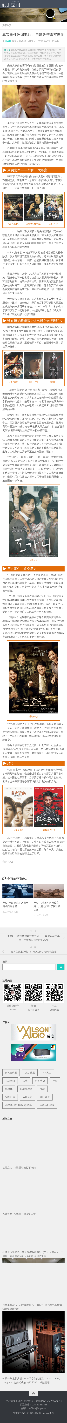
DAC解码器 (11, 1072)
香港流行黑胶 (47, 1105)
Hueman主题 (48, 1413)
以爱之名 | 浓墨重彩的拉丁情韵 (19, 1167)
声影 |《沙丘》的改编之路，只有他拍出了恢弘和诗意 (47, 906)
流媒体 (9, 1088)
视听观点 (45, 1097)
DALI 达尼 (30, 1072)
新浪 (33, 1007)
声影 (55, 1080)
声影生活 (7, 25)
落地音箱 (27, 1097)
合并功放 (40, 1080)
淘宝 (54, 1007)
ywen (8, 41)
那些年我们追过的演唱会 (18, 1105)
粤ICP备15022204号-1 (48, 1401)
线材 (42, 1088)
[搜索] (61, 967)
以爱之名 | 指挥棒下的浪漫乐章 (19, 1214)
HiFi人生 (46, 1072)
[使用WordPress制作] (23, 1413)
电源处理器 (26, 1088)
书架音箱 (10, 1080)
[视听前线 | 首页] (14, 4)
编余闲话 (10, 1097)
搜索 (4, 961)
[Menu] (63, 4)
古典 (25, 1080)
